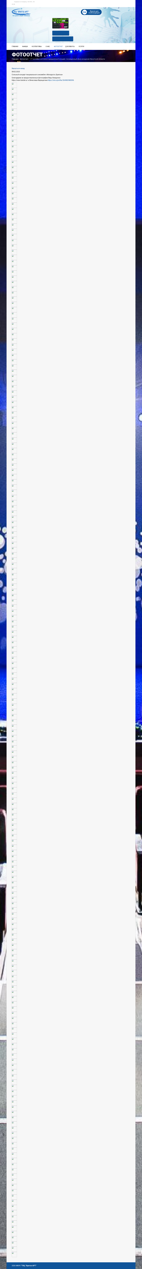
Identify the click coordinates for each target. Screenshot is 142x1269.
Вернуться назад (18, 68)
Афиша (25, 46)
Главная (15, 46)
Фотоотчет (58, 46)
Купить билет (61, 33)
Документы (70, 46)
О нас (48, 46)
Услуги (81, 46)
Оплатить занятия (63, 38)
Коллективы (37, 46)
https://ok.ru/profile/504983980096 (61, 80)
